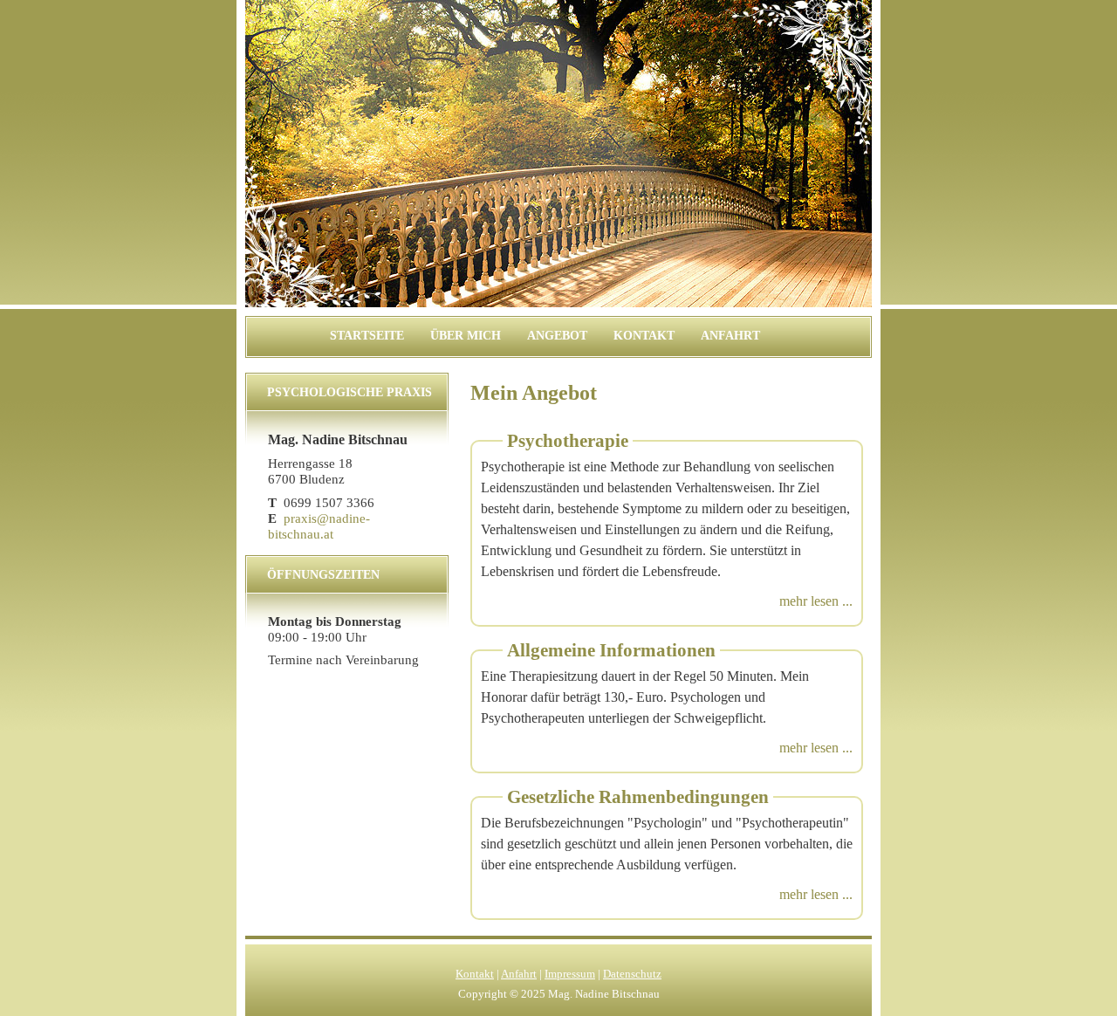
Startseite (367, 335)
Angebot (557, 335)
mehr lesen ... (816, 601)
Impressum (570, 973)
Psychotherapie (567, 440)
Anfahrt (730, 335)
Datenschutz (632, 973)
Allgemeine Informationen (611, 650)
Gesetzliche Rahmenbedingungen (638, 796)
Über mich (465, 335)
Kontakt (644, 335)
